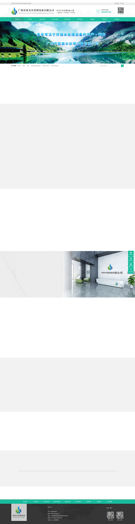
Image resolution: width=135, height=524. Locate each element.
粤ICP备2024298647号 (57, 517)
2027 (28, 65)
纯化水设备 (42, 19)
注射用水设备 (54, 19)
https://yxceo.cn (46, 65)
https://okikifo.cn (55, 65)
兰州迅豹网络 (56, 520)
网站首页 (17, 19)
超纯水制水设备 (57, 123)
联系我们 (117, 19)
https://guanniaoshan (35, 65)
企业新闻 (73, 378)
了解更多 (10, 291)
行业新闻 (61, 378)
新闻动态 (104, 19)
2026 (19, 65)
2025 (24, 65)
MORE (67, 190)
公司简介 (32, 291)
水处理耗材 (80, 19)
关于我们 (122, 3)
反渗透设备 (68, 123)
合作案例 (92, 19)
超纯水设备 (67, 19)
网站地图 (117, 3)
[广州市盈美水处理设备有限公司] (46, 11)
